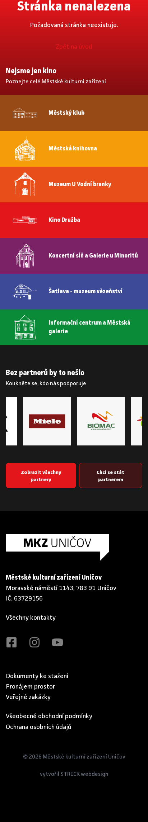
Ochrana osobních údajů (38, 727)
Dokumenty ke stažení (37, 676)
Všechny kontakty (31, 618)
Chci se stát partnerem (110, 476)
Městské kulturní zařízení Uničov (84, 757)
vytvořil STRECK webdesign (74, 774)
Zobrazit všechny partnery (41, 476)
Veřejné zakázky (28, 697)
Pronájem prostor (30, 686)
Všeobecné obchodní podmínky (49, 716)
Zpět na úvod (74, 47)
